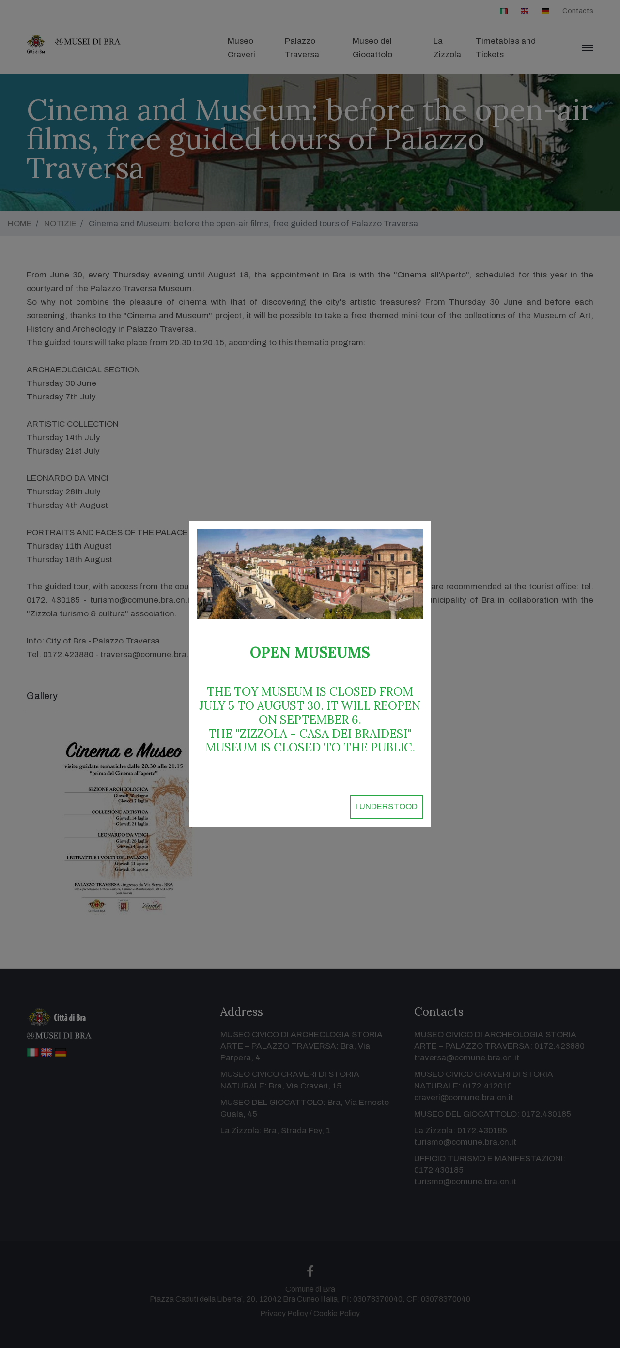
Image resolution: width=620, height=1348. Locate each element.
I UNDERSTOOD (387, 806)
